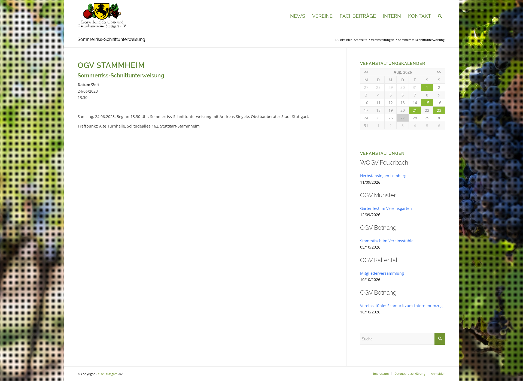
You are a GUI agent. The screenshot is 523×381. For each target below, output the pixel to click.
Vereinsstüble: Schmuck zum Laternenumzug (401, 305)
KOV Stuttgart (107, 374)
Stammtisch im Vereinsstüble (386, 240)
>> (439, 72)
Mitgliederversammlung (382, 273)
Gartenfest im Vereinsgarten (386, 208)
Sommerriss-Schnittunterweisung (111, 39)
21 (415, 110)
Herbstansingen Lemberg (383, 175)
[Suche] (439, 16)
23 (439, 110)
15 (427, 102)
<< (366, 72)
